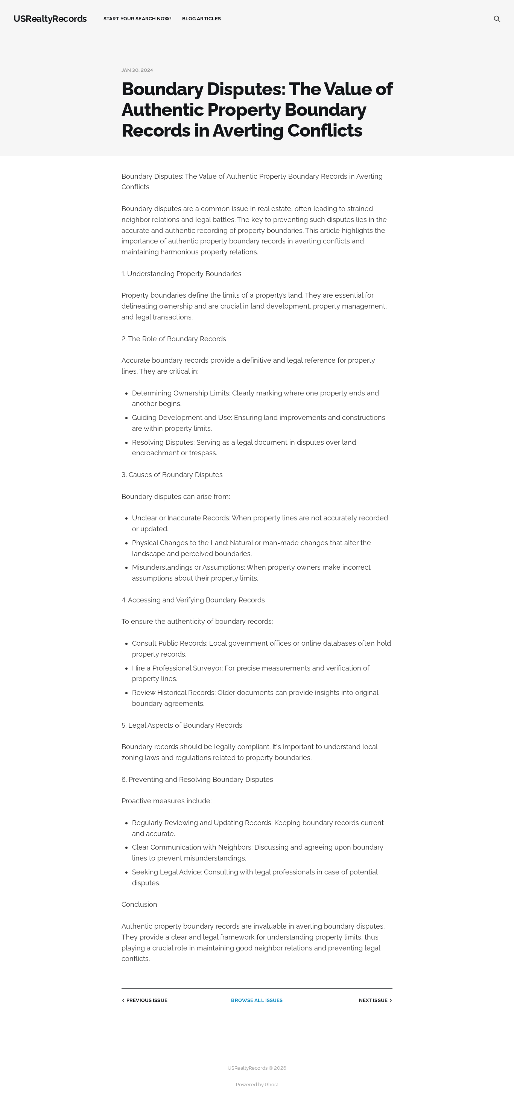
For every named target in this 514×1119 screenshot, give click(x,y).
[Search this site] (497, 18)
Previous (146, 1000)
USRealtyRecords (50, 18)
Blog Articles (201, 18)
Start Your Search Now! (137, 18)
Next (373, 1000)
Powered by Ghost (257, 1084)
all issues (257, 1000)
